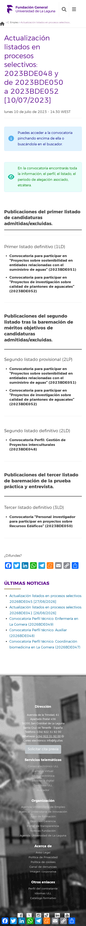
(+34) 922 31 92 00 (48, 736)
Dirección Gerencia (43, 821)
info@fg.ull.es (55, 740)
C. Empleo (13, 22)
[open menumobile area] (74, 9)
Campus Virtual (43, 771)
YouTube (66, 915)
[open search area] (64, 9)
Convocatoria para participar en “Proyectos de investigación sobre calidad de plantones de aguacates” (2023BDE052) (41, 284)
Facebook (19, 915)
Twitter (29, 915)
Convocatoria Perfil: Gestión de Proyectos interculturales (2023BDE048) (37, 444)
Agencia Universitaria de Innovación (43, 811)
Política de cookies (43, 862)
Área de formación (43, 816)
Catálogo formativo (43, 898)
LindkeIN (57, 915)
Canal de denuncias (43, 867)
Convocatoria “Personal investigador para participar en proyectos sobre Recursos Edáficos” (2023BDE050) (42, 521)
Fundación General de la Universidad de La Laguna (31, 9)
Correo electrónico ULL (43, 766)
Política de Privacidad (43, 857)
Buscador (43, 790)
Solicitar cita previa (43, 749)
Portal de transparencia (43, 826)
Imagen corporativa (43, 871)
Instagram (38, 915)
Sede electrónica (43, 776)
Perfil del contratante (43, 888)
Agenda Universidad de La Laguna (43, 835)
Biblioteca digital (43, 780)
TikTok (48, 915)
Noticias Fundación (43, 831)
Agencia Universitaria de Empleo (43, 807)
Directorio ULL (43, 785)
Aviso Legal (43, 852)
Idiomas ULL (43, 893)
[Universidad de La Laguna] (3, 24)
